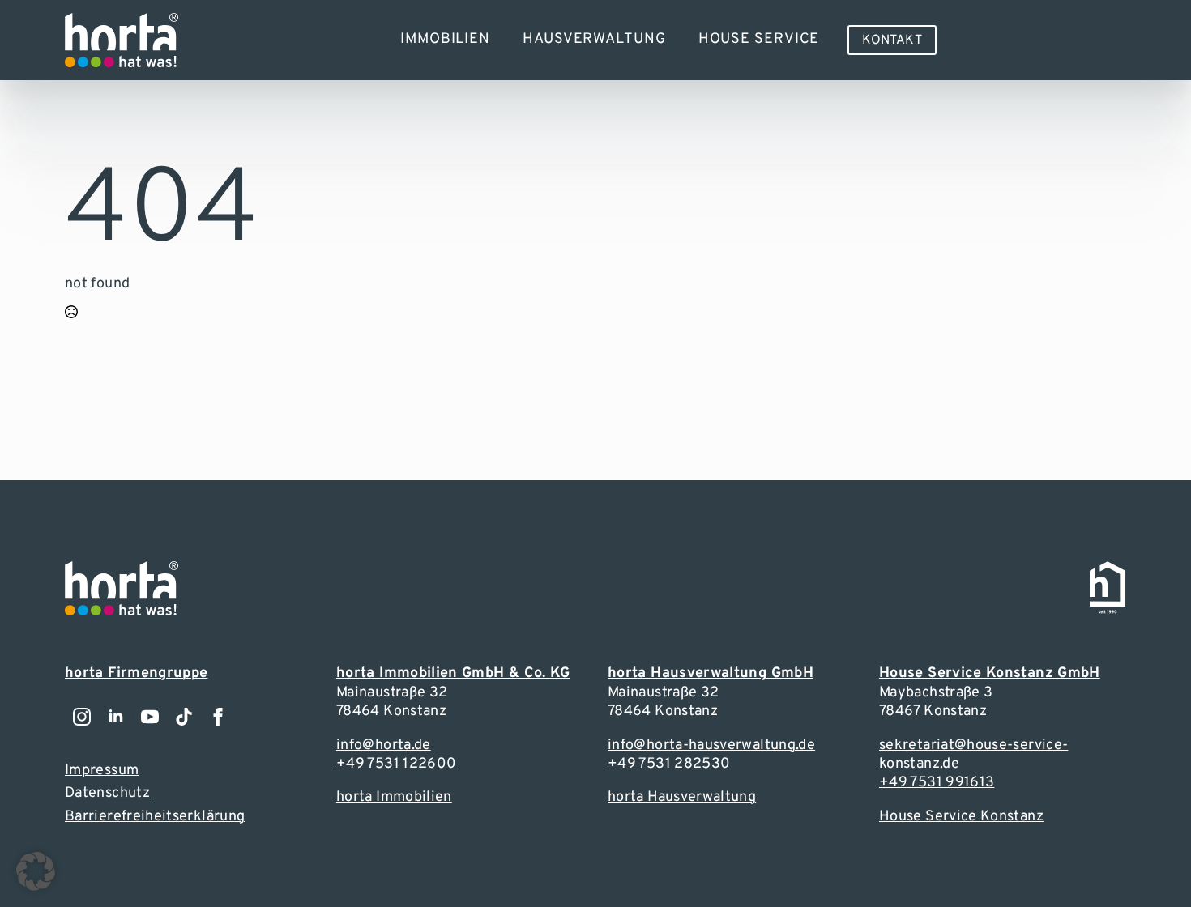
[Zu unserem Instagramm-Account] (82, 717)
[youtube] (150, 717)
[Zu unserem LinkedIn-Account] (116, 717)
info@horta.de (383, 745)
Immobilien (445, 39)
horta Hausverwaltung (682, 797)
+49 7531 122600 (396, 764)
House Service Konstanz (961, 816)
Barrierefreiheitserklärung (155, 816)
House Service (759, 39)
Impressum (102, 770)
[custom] (184, 717)
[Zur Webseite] (121, 40)
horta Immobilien (394, 797)
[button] (35, 871)
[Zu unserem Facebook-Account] (218, 717)
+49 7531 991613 (936, 782)
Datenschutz (107, 793)
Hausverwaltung (594, 39)
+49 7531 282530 (669, 764)
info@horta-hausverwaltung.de (711, 745)
